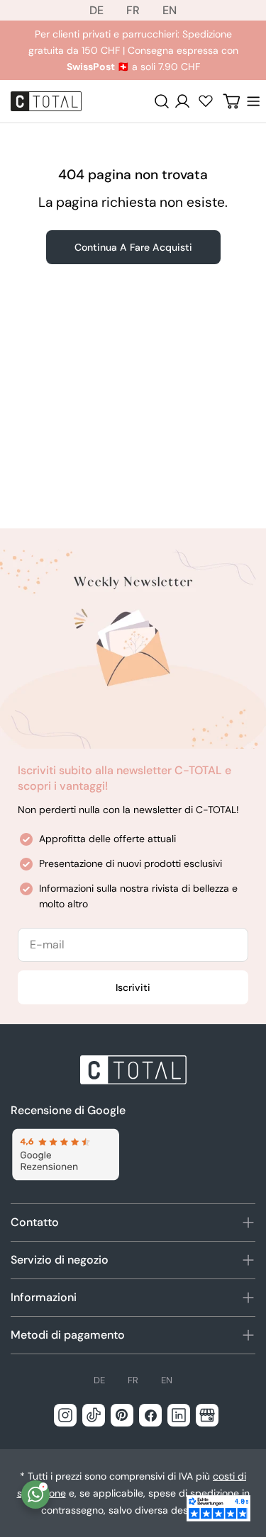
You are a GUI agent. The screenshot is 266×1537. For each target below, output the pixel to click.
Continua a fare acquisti (133, 247)
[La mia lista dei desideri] (206, 100)
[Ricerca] (161, 101)
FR (133, 10)
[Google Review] (65, 1154)
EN (169, 10)
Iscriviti (133, 987)
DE (96, 10)
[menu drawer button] (253, 101)
